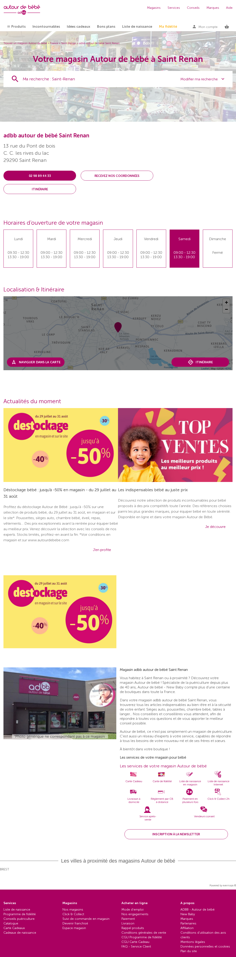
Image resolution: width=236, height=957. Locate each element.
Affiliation (187, 928)
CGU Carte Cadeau (135, 942)
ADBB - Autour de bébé (197, 910)
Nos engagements (134, 914)
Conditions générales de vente (143, 933)
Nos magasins (72, 910)
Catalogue (10, 923)
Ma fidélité (168, 26)
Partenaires (188, 923)
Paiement (128, 919)
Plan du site (188, 951)
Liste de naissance (137, 26)
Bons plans (106, 26)
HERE (227, 368)
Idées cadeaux (78, 26)
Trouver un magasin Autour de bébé (25, 43)
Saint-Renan (68, 43)
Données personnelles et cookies (205, 946)
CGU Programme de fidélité (141, 937)
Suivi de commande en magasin (85, 919)
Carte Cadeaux (14, 928)
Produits (18, 26)
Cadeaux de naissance (19, 933)
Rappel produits (132, 928)
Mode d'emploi (132, 910)
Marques (212, 8)
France (54, 43)
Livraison (127, 923)
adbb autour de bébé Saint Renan (99, 43)
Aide (229, 8)
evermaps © (229, 885)
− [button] (226, 309)
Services (174, 8)
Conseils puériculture (19, 919)
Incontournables (46, 26)
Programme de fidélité (19, 914)
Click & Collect (73, 914)
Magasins (154, 8)
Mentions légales (192, 942)
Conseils (193, 8)
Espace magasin (74, 928)
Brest (4, 869)
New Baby (187, 914)
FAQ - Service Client (136, 946)
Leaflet (205, 368)
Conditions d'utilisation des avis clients (203, 935)
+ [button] (226, 302)
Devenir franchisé (75, 923)
